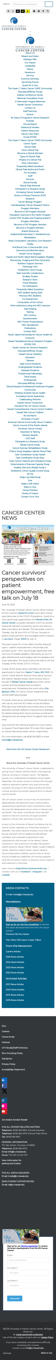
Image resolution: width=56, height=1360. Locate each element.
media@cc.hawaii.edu (23, 894)
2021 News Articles (15, 984)
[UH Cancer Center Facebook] (4, 1086)
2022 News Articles (15, 972)
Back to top (46, 1353)
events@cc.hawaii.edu (12, 740)
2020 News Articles (15, 989)
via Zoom (8, 639)
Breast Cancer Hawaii (22, 682)
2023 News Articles (15, 967)
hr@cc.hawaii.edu (16, 1184)
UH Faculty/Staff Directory (15, 1048)
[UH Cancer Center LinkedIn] (4, 1080)
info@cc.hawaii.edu (17, 1152)
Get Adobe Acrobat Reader (15, 1120)
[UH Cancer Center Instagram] (4, 1101)
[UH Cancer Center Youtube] (4, 1112)
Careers (5, 1031)
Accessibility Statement (13, 1069)
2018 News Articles (15, 1000)
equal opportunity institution (29, 1334)
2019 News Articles (15, 995)
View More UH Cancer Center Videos (23, 939)
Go (49, 4)
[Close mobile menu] (30, 34)
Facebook (25, 871)
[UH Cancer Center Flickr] (4, 1106)
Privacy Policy (8, 1064)
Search (6, 4)
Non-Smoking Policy (12, 1053)
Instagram (37, 871)
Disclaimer (7, 1058)
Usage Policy (47, 1337)
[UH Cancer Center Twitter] (4, 1091)
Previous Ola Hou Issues (17, 934)
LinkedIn (6, 875)
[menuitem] (30, 53)
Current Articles (13, 951)
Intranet (6, 1042)
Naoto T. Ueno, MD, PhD (37, 672)
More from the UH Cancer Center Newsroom (28, 749)
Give (4, 1026)
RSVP (24, 639)
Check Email (8, 1037)
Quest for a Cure (26, 613)
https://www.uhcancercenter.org (31, 868)
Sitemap (7, 1353)
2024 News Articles (15, 962)
